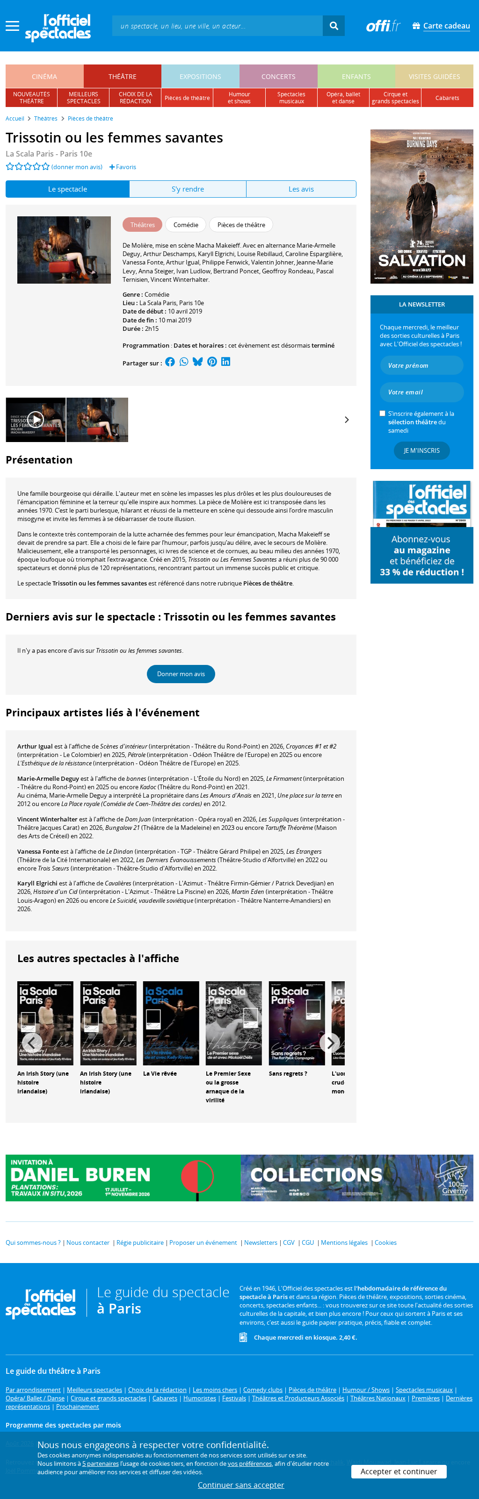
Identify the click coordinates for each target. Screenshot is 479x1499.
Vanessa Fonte (38, 851)
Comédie (157, 294)
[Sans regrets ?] (297, 1023)
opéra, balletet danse (343, 97)
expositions (200, 76)
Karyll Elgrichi (37, 883)
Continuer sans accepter (241, 1485)
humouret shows (239, 97)
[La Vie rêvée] (171, 1023)
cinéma (44, 76)
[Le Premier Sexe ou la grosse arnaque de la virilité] (234, 1023)
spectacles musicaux (291, 97)
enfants (356, 76)
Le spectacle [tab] (67, 188)
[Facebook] (170, 363)
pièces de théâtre (187, 98)
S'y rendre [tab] (188, 188)
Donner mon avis (181, 674)
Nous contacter (87, 1242)
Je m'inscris (422, 450)
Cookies (386, 1242)
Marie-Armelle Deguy (48, 778)
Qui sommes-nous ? (33, 1242)
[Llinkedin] (226, 363)
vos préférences (250, 1463)
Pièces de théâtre (267, 583)
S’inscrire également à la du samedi (421, 422)
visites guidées (434, 76)
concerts (278, 76)
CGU (308, 1242)
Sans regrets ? (288, 1074)
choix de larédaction (135, 97)
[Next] (346, 419)
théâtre (123, 76)
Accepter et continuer (399, 1471)
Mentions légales (344, 1242)
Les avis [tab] (301, 188)
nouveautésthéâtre (31, 97)
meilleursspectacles (84, 97)
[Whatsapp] (184, 363)
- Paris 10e (49, 154)
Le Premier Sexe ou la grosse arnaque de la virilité (228, 1087)
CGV (289, 1242)
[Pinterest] (212, 363)
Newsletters (260, 1242)
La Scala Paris (157, 303)
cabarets (447, 98)
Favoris (125, 167)
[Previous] (32, 1043)
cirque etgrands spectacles (395, 97)
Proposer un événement (203, 1242)
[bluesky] (197, 363)
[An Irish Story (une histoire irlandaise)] (45, 1023)
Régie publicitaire (140, 1242)
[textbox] (217, 25)
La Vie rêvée (160, 1074)
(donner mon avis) (76, 167)
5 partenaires (100, 1463)
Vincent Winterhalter (47, 819)
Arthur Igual (35, 746)
